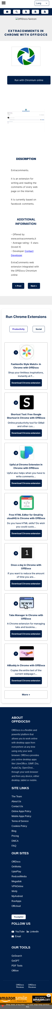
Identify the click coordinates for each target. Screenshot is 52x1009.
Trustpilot (18, 917)
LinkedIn (34, 931)
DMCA (15, 841)
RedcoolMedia (19, 876)
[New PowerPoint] (44, 12)
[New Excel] (35, 12)
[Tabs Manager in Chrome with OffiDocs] (27, 609)
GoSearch (17, 956)
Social (39, 329)
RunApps (16, 901)
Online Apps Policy (21, 811)
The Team (17, 796)
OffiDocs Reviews (20, 986)
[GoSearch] (16, 12)
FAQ (14, 846)
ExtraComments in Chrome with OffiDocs (26, 32)
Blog (14, 831)
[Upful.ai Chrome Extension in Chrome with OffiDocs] (27, 458)
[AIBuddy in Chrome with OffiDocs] (27, 659)
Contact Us (17, 806)
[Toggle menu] (3, 3)
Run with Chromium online (29, 80)
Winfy (14, 891)
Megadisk (17, 881)
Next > (34, 286)
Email (18, 936)
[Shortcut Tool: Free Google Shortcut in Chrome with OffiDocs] (27, 408)
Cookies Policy (19, 826)
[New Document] (26, 12)
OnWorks (16, 866)
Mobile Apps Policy (21, 816)
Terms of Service (20, 821)
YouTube (20, 931)
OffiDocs (16, 861)
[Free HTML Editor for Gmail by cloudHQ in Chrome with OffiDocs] (27, 509)
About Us (16, 801)
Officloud (16, 906)
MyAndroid (17, 896)
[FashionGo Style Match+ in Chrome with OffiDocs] (27, 358)
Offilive (15, 970)
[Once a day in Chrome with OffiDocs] (27, 559)
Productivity (18, 329)
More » (26, 694)
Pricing (15, 836)
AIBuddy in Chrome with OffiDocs (26, 665)
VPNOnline (17, 886)
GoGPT (15, 961)
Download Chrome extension (26, 383)
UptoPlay (16, 871)
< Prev (18, 286)
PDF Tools (17, 965)
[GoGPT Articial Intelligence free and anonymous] (7, 12)
